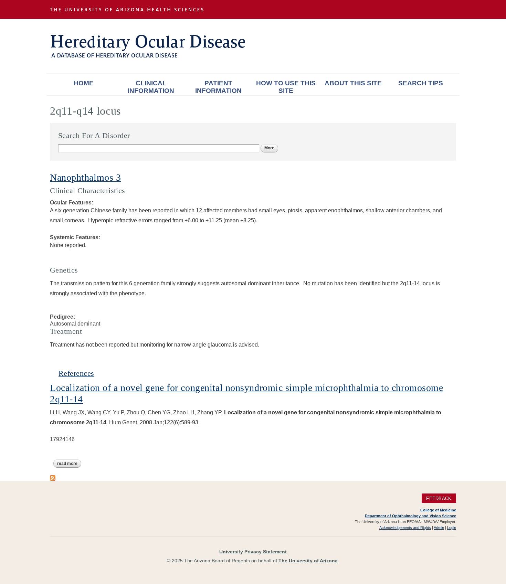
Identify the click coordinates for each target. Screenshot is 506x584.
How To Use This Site (286, 86)
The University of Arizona (308, 560)
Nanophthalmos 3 (85, 177)
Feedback (438, 498)
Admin (439, 527)
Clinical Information (151, 86)
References (76, 373)
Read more (69, 463)
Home (84, 83)
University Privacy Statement (253, 551)
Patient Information (218, 86)
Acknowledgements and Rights (405, 527)
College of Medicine (438, 510)
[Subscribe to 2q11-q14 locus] (52, 477)
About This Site (353, 83)
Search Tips (420, 83)
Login (451, 527)
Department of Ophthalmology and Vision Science (410, 516)
